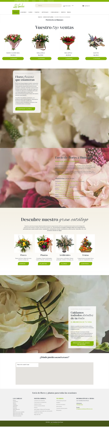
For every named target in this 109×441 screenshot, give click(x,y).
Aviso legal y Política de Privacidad (42, 409)
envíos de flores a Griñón (65, 194)
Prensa (35, 407)
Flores (23, 255)
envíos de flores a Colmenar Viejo (69, 181)
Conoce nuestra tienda (39, 405)
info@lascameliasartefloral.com (84, 409)
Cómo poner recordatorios (40, 402)
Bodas (14, 400)
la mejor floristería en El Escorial (68, 185)
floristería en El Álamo (62, 183)
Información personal (61, 400)
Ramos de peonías (17, 415)
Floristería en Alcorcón (54, 424)
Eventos (15, 408)
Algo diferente (16, 409)
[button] (3, 46)
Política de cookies (38, 412)
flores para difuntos (64, 174)
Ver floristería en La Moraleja (62, 192)
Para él (14, 410)
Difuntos (15, 406)
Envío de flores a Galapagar (62, 187)
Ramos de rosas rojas (18, 413)
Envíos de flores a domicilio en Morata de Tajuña (67, 198)
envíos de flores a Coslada (65, 189)
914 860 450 (79, 404)
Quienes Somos (37, 404)
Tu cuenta (59, 398)
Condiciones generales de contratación (43, 411)
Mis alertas (58, 410)
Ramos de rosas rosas (18, 414)
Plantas (44, 255)
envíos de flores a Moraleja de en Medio (69, 196)
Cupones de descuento (61, 408)
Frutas (85, 255)
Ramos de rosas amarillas (18, 412)
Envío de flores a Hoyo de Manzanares (65, 190)
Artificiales (64, 255)
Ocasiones (15, 401)
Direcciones (59, 406)
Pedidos (58, 402)
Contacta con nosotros (39, 400)
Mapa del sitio (37, 414)
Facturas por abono (60, 404)
